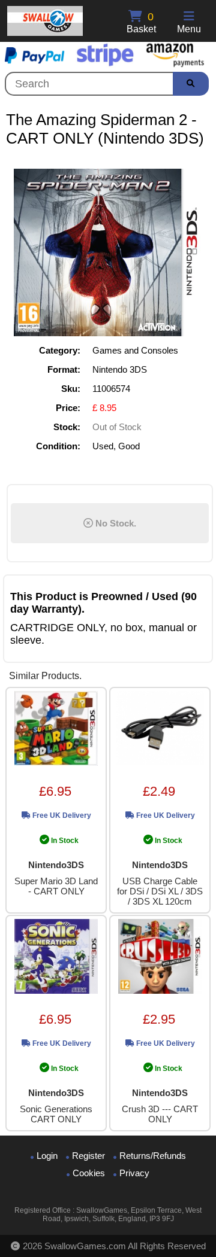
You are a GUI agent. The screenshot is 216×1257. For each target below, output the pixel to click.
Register (88, 1156)
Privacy (134, 1173)
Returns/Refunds (152, 1156)
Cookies (89, 1173)
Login (47, 1156)
